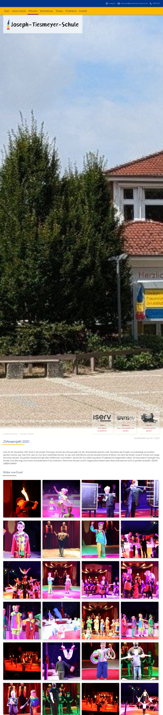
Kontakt (83, 11)
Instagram (112, 3)
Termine (59, 11)
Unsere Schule (19, 11)
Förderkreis (71, 11)
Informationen (46, 11)
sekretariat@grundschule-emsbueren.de (134, 3)
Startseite (23, 434)
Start (6, 11)
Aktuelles (32, 11)
